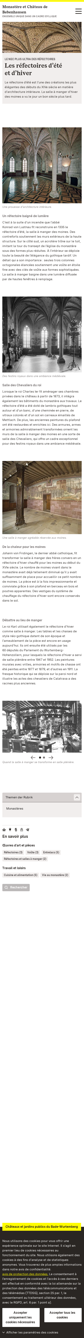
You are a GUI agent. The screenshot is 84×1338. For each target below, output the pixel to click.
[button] (42, 797)
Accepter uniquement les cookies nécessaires (20, 1317)
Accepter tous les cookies (62, 1315)
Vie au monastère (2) (55, 875)
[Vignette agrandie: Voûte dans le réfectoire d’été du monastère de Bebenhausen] (42, 37)
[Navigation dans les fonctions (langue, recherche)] (78, 11)
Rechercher (18, 887)
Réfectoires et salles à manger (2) (25, 858)
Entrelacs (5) (51, 852)
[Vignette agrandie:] (42, 727)
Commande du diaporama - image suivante (51, 757)
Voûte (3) (32, 852)
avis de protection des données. (25, 1274)
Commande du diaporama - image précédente (33, 757)
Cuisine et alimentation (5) (20, 875)
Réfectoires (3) (13, 852)
